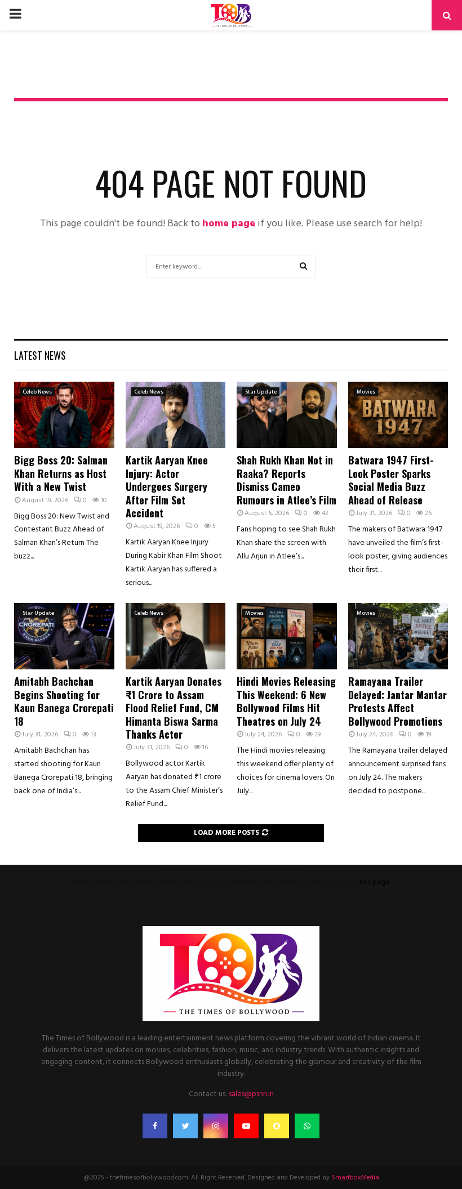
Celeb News (37, 391)
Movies (366, 391)
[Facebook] (155, 1126)
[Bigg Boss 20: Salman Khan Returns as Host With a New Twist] (64, 415)
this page (374, 882)
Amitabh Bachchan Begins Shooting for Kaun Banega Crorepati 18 (64, 701)
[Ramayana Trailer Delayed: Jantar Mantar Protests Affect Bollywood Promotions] (398, 636)
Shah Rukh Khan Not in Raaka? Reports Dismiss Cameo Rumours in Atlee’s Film (286, 480)
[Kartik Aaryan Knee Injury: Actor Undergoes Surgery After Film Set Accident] (176, 415)
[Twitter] (185, 1126)
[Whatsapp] (307, 1126)
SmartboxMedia (355, 1177)
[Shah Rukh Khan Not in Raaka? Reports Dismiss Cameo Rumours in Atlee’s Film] (287, 415)
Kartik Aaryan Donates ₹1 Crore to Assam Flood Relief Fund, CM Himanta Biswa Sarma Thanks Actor (173, 707)
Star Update (261, 391)
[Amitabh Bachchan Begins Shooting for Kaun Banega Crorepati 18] (64, 636)
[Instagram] (215, 1126)
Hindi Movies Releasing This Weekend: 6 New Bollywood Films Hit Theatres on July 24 (286, 701)
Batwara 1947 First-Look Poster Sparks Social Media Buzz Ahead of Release (391, 480)
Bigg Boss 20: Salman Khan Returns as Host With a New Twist (61, 473)
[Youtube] (246, 1126)
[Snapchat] (276, 1126)
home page (228, 224)
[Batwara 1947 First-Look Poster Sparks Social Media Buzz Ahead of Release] (398, 415)
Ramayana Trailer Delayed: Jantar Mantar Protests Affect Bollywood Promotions (397, 701)
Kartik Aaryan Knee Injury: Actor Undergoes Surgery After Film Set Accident (167, 486)
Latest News (40, 355)
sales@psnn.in (251, 1094)
